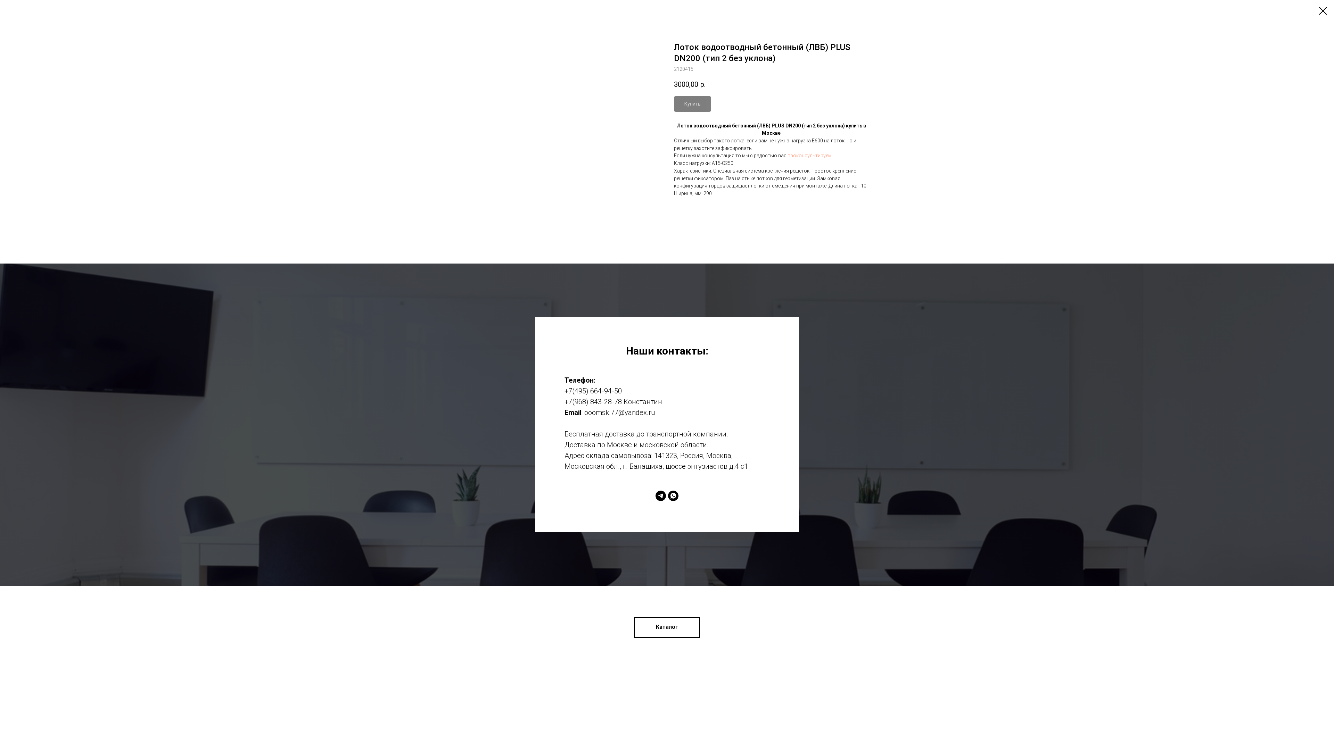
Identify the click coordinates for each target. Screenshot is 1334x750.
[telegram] (661, 496)
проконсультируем (810, 155)
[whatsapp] (673, 496)
